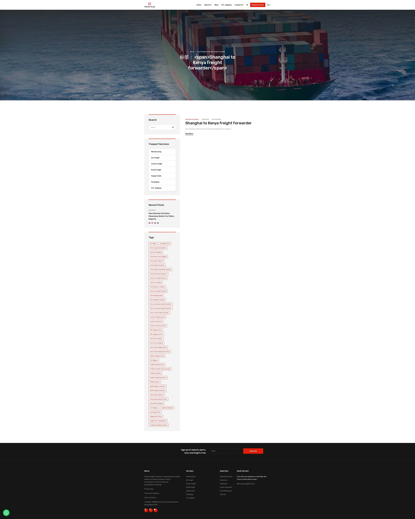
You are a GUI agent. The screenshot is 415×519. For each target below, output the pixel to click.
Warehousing (156, 152)
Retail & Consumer (226, 476)
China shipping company (157, 300)
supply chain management (158, 421)
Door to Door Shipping (156, 343)
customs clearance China (158, 325)
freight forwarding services (158, 377)
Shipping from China (156, 416)
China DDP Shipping (156, 252)
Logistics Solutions (167, 408)
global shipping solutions (157, 390)
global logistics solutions (157, 386)
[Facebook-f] (146, 510)
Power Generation (226, 487)
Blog (216, 5)
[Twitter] (155, 510)
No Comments (216, 119)
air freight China (164, 243)
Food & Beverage (225, 491)
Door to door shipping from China (160, 351)
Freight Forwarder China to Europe (160, 369)
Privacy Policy (149, 489)
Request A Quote (258, 5)
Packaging (155, 182)
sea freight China (155, 412)
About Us (207, 5)
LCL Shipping (153, 408)
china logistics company (157, 287)
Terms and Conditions (151, 493)
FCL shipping (226, 5)
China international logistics (158, 274)
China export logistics (156, 261)
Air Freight (155, 158)
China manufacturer (167, 502)
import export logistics (156, 395)
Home (199, 5)
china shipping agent (156, 295)
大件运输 (147, 502)
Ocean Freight (156, 164)
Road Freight (156, 170)
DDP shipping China (156, 330)
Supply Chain (156, 176)
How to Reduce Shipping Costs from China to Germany (160, 216)
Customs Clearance (156, 321)
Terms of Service (150, 497)
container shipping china (157, 317)
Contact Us (239, 5)
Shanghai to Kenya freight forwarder (218, 123)
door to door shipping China (158, 347)
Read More (189, 134)
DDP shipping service (156, 334)
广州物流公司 (155, 502)
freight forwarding (155, 373)
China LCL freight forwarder (158, 278)
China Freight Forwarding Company (160, 269)
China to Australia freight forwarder (160, 304)
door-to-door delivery (156, 338)
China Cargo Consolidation (158, 248)
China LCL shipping (155, 282)
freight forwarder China (157, 364)
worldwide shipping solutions (158, 425)
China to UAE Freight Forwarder (159, 313)
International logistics (192, 119)
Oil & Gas (223, 494)
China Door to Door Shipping (158, 256)
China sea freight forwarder (158, 291)
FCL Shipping (153, 360)
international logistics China (158, 399)
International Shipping (156, 403)
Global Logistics (155, 382)
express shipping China (157, 356)
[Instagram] (151, 510)
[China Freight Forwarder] (149, 4)
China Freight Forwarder (157, 265)
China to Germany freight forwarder (160, 308)
